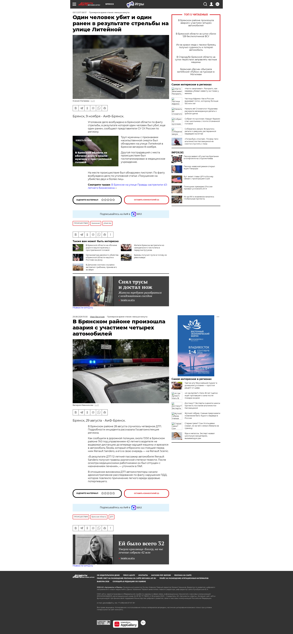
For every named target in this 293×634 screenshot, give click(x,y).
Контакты (143, 575)
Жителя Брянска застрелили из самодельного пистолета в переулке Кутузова (149, 247)
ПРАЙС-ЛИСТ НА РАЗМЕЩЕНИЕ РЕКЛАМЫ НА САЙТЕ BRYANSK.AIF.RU (126, 578)
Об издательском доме (108, 575)
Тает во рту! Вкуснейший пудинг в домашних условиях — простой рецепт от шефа (201, 385)
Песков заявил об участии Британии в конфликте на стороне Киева (201, 157)
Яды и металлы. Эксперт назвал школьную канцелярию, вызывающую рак (200, 435)
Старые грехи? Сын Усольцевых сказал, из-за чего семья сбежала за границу (202, 425)
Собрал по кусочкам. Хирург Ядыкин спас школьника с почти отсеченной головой (202, 121)
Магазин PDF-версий (161, 575)
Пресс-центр (129, 575)
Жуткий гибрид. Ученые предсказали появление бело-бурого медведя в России (202, 415)
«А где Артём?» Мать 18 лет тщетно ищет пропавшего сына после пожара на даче (201, 395)
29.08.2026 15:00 (80, 317)
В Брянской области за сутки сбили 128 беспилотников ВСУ (196, 35)
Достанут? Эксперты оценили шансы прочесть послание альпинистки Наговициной (202, 405)
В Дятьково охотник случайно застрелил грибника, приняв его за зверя (101, 267)
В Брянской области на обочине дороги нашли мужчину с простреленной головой (101, 247)
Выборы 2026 (103, 582)
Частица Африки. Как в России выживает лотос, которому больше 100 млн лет (201, 101)
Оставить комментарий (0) (146, 200)
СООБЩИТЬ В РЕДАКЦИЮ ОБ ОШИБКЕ (129, 582)
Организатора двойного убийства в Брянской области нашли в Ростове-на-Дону (102, 257)
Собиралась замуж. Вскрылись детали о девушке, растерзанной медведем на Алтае (200, 131)
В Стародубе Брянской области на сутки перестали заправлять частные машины (196, 60)
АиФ (93, 101)
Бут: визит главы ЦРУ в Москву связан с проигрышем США (198, 177)
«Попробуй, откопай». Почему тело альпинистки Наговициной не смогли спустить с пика (201, 141)
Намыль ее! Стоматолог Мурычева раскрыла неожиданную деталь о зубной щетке (201, 111)
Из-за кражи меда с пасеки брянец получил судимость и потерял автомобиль (196, 47)
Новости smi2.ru (83, 307)
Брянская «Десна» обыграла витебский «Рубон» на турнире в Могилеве (196, 72)
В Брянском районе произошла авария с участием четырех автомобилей (196, 23)
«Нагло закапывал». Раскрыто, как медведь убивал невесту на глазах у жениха (202, 91)
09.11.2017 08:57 (80, 12)
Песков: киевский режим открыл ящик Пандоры (199, 167)
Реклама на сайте (183, 575)
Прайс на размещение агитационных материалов (183, 578)
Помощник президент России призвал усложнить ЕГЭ (198, 188)
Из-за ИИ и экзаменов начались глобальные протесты (199, 198)
